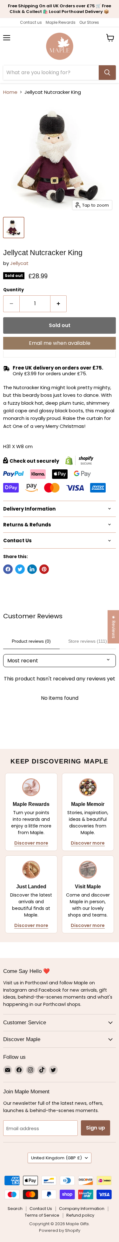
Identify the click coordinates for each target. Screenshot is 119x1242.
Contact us (31, 22)
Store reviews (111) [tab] (87, 641)
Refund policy (80, 1215)
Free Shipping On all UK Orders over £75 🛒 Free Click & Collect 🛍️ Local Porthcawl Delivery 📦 (59, 8)
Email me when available (59, 343)
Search (15, 1209)
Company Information (81, 1209)
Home (10, 92)
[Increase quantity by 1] (58, 303)
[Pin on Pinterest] (44, 569)
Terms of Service (42, 1215)
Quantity (13, 289)
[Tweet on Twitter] (20, 569)
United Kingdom (56, 1158)
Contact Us (41, 1209)
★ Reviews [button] (113, 626)
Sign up (95, 1127)
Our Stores (89, 22)
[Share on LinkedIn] (32, 569)
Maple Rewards (61, 22)
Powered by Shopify (59, 1230)
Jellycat (19, 263)
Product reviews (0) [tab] (31, 641)
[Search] (107, 72)
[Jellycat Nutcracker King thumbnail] (13, 227)
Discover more (31, 843)
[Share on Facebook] (8, 569)
